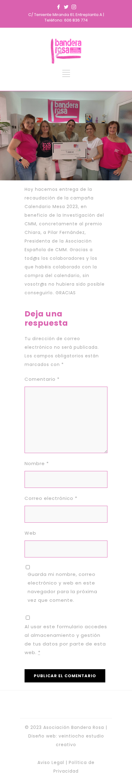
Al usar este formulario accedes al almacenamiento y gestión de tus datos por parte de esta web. (66, 639)
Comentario (42, 379)
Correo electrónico (51, 498)
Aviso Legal (50, 762)
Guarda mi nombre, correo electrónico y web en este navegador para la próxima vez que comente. (62, 587)
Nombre (37, 463)
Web (30, 533)
